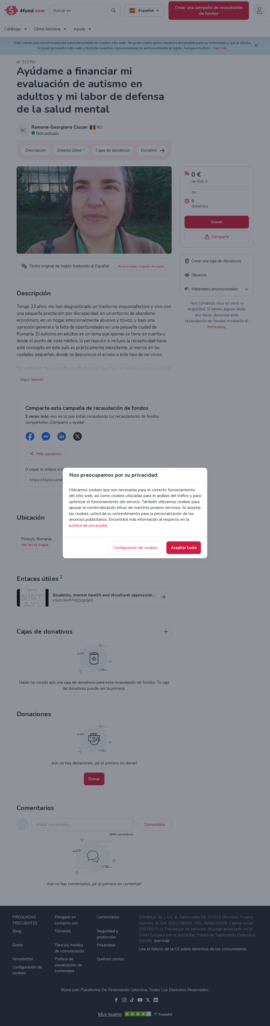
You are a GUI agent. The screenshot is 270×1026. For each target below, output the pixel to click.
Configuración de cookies (135, 547)
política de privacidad (88, 525)
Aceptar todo (183, 547)
